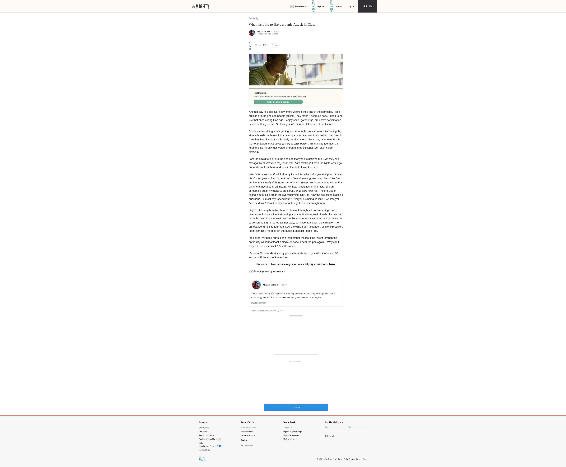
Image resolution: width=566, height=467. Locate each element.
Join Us (367, 6)
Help (201, 443)
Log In (351, 6)
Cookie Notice (205, 450)
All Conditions (247, 446)
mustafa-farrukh (258, 303)
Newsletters (300, 6)
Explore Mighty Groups (292, 431)
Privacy (359, 459)
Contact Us (287, 428)
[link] (200, 6)
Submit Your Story (248, 428)
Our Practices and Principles (210, 439)
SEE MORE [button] (296, 407)
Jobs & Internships (206, 435)
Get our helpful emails (278, 102)
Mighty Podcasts (289, 439)
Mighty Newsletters (291, 435)
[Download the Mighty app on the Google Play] (359, 429)
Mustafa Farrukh (263, 31)
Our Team (203, 431)
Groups (338, 6)
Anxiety (254, 18)
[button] (276, 31)
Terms (365, 459)
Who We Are (204, 428)
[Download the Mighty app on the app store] (336, 429)
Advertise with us (248, 435)
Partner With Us (247, 431)
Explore (320, 6)
